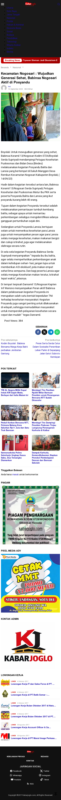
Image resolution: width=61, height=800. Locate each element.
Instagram (46, 775)
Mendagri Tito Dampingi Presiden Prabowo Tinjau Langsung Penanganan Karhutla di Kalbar (44, 426)
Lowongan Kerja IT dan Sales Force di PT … (32, 684)
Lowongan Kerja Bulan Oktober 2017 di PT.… (33, 716)
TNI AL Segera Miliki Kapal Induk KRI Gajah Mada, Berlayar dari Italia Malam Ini (14, 392)
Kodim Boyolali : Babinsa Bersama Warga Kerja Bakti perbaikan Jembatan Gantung (14, 347)
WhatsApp (17, 775)
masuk (15, 474)
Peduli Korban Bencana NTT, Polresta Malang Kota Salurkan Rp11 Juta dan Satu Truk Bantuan (15, 426)
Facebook (17, 771)
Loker (13, 681)
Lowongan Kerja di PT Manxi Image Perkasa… (34, 738)
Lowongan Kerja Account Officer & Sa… (31, 727)
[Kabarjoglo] (30, 4)
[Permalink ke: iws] (4, 87)
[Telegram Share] (51, 332)
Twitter (46, 771)
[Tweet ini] (44, 332)
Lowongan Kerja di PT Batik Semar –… (30, 694)
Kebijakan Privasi (16, 756)
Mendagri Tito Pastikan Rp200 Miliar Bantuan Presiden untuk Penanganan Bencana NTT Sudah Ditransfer (45, 395)
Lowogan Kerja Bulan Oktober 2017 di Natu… (33, 705)
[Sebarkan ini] (38, 332)
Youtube (17, 780)
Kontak (30, 761)
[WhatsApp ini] (57, 332)
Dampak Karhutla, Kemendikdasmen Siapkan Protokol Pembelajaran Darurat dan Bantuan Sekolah (45, 457)
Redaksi (45, 756)
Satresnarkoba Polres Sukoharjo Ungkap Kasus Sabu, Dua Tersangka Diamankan (13, 456)
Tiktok (46, 780)
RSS (32, 784)
